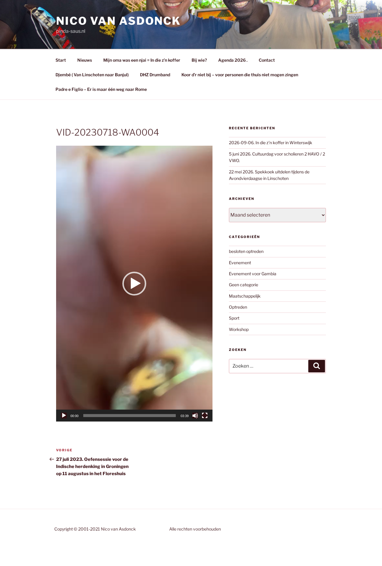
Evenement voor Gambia (252, 273)
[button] (134, 284)
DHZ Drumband (155, 74)
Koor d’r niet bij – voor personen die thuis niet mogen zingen (239, 74)
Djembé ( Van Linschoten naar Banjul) (92, 74)
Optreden (238, 307)
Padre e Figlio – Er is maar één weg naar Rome (101, 89)
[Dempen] (195, 416)
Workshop (239, 329)
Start (61, 60)
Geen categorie (243, 284)
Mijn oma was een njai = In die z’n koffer (141, 60)
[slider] (129, 415)
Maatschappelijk (245, 295)
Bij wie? (199, 60)
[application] (134, 284)
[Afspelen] (64, 416)
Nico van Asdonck (118, 20)
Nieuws (84, 60)
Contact (267, 60)
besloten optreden (246, 251)
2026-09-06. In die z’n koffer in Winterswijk (270, 142)
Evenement (240, 262)
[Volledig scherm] (205, 416)
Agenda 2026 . (232, 60)
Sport (234, 318)
